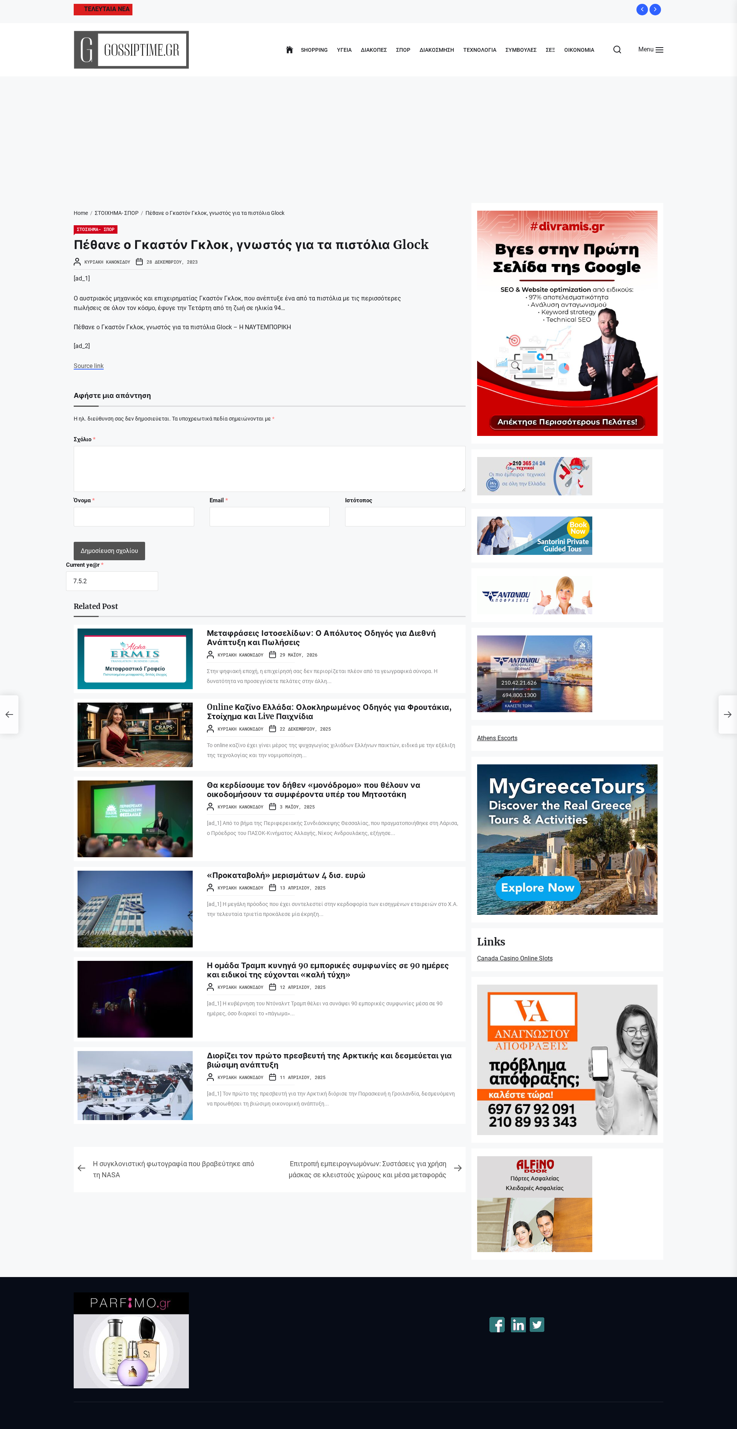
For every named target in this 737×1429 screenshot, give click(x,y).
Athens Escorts (497, 738)
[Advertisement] (368, 134)
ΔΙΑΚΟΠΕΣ (374, 50)
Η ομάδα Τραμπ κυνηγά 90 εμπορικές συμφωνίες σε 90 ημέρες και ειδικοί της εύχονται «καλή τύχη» (328, 969)
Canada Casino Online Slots (515, 958)
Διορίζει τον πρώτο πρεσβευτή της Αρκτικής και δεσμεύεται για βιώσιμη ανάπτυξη (329, 1060)
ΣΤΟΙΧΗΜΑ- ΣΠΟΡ (95, 229)
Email (219, 500)
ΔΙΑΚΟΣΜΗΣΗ (437, 50)
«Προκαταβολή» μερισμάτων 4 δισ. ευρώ (286, 875)
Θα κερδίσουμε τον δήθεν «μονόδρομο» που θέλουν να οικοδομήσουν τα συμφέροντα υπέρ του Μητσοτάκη (313, 789)
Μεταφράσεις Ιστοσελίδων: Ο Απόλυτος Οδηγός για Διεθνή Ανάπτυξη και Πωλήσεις (321, 637)
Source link (89, 366)
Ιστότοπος (358, 500)
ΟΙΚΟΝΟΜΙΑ (579, 50)
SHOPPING (314, 50)
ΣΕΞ (550, 50)
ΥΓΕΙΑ (344, 50)
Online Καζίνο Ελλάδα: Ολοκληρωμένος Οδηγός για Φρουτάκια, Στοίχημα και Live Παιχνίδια (329, 711)
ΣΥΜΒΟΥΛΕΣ (521, 50)
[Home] (289, 49)
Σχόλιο (85, 439)
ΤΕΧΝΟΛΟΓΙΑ (479, 50)
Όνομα (84, 500)
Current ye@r (85, 564)
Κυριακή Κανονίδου (107, 262)
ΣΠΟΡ (403, 50)
